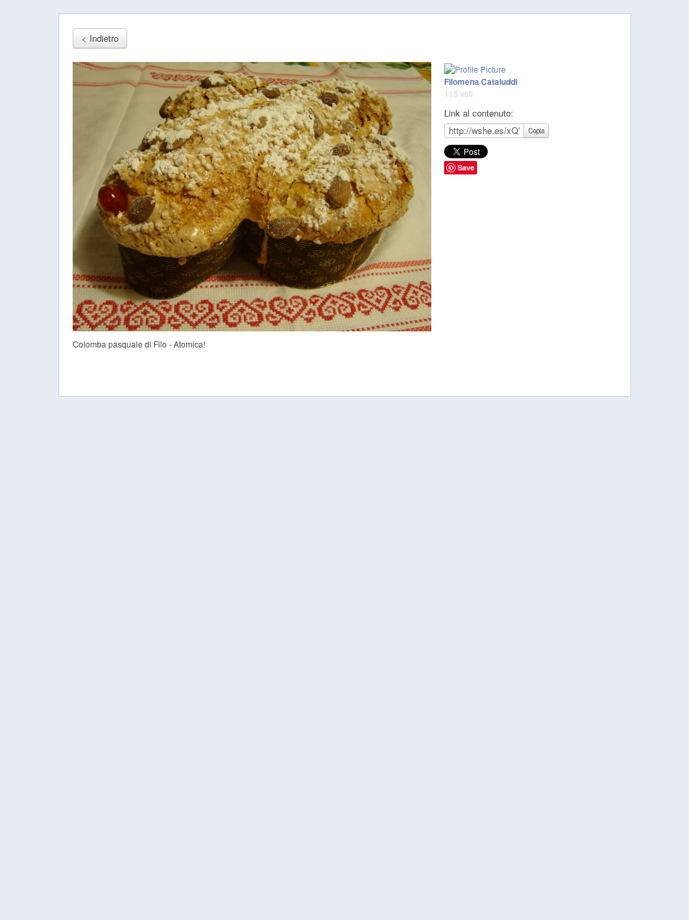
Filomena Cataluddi (480, 81)
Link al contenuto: (478, 112)
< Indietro (99, 38)
